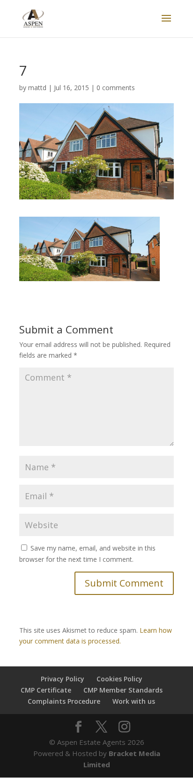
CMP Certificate (46, 690)
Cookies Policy (119, 678)
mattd (37, 87)
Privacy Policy (62, 678)
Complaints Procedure (64, 701)
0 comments (115, 87)
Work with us (133, 701)
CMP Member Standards (123, 690)
